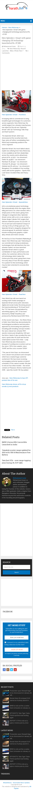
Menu (3, 21)
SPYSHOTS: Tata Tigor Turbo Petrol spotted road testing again (20, 715)
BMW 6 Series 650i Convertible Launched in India (14, 443)
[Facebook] (4, 669)
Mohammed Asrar (9, 46)
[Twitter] (11, 669)
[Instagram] (7, 669)
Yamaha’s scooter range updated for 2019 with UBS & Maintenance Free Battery (16, 452)
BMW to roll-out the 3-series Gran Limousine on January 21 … (20, 707)
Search (16, 572)
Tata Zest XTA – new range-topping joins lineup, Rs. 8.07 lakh (16, 461)
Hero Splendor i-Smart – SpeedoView (15, 202)
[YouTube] (15, 669)
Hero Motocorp (14, 49)
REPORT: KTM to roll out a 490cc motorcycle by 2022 (19, 722)
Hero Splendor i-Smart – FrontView (14, 114)
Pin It (13, 430)
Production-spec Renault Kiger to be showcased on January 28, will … (21, 693)
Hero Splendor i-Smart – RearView (13, 294)
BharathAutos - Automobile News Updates (16, 782)
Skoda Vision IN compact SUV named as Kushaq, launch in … (20, 699)
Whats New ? (18, 51)
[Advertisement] (17, 15)
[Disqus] (16, 531)
